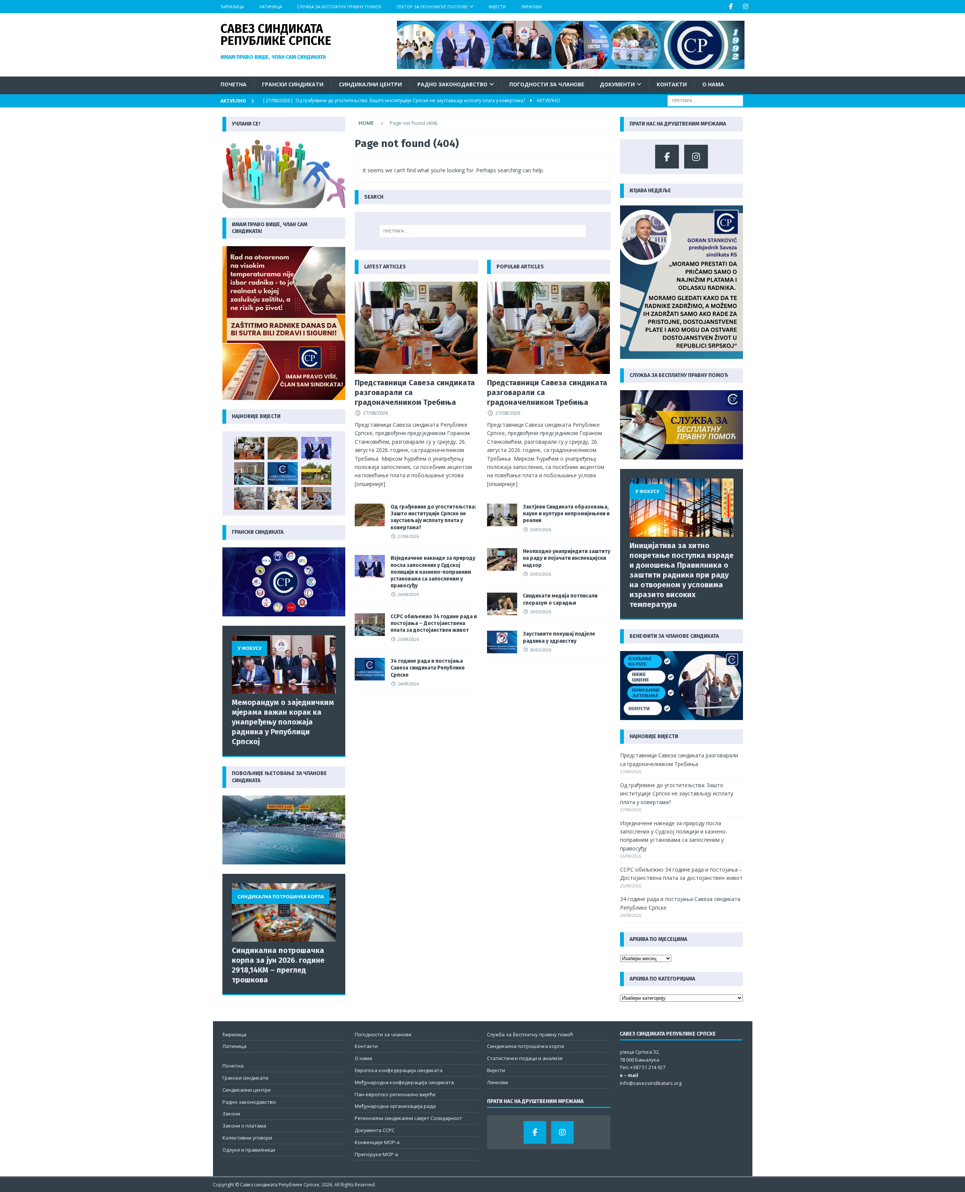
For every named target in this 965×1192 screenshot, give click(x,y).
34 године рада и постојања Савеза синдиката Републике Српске (428, 668)
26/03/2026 (540, 529)
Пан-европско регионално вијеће (395, 1094)
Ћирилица (232, 6)
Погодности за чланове (546, 84)
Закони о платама (244, 1125)
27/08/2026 (375, 412)
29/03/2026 (540, 574)
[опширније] (370, 483)
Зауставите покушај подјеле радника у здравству (559, 637)
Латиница (270, 6)
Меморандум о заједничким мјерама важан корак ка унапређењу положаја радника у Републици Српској (283, 722)
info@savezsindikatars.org (651, 1083)
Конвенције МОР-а (377, 1142)
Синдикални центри (370, 84)
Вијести (497, 6)
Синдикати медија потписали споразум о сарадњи (560, 599)
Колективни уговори (247, 1137)
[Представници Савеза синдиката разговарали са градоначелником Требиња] (416, 328)
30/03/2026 (540, 650)
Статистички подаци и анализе (525, 1058)
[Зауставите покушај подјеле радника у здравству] (502, 642)
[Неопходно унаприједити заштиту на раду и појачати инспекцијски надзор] (502, 559)
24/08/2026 (408, 683)
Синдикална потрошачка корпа (525, 1046)
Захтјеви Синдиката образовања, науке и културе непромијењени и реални (566, 514)
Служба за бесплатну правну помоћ (339, 6)
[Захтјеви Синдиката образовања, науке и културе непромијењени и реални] (502, 515)
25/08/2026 (408, 639)
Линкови (531, 6)
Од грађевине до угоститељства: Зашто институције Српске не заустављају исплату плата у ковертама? (433, 517)
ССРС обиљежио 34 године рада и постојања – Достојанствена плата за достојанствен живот (434, 623)
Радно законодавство (452, 84)
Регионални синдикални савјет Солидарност (408, 1118)
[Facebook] (731, 6)
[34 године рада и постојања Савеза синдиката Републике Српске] (370, 669)
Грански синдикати (292, 84)
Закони (231, 1113)
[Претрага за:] (705, 100)
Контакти (672, 84)
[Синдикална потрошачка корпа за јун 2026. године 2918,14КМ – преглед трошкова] (284, 912)
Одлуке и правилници (248, 1149)
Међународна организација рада (395, 1106)
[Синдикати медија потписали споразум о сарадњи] (502, 604)
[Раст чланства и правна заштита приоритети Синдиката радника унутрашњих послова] (316, 498)
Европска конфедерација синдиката (399, 1070)
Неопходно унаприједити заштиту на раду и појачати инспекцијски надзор (566, 558)
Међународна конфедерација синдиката (404, 1082)
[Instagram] (745, 6)
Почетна (234, 84)
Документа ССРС (375, 1130)
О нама (713, 84)
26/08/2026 (408, 594)
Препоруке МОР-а (376, 1154)
